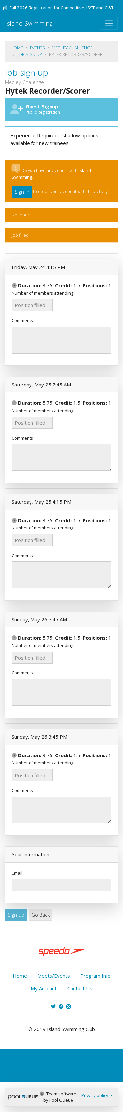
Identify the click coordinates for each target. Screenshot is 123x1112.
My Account (44, 988)
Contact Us (79, 988)
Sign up (16, 914)
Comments (22, 320)
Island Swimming (28, 23)
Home (16, 48)
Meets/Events (53, 975)
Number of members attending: (43, 293)
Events (37, 48)
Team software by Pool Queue (59, 1097)
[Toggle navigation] (109, 23)
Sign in (22, 191)
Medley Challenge (72, 48)
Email (17, 873)
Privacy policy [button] (95, 1095)
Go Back (40, 914)
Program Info (95, 975)
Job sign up (29, 54)
